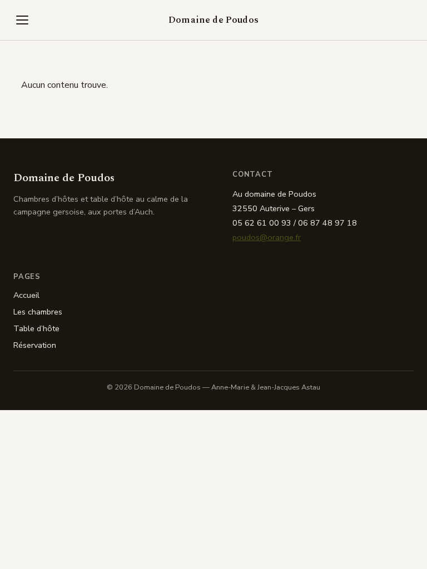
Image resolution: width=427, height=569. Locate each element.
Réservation (34, 345)
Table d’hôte (36, 328)
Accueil (26, 295)
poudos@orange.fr (266, 237)
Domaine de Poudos (213, 20)
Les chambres (37, 311)
